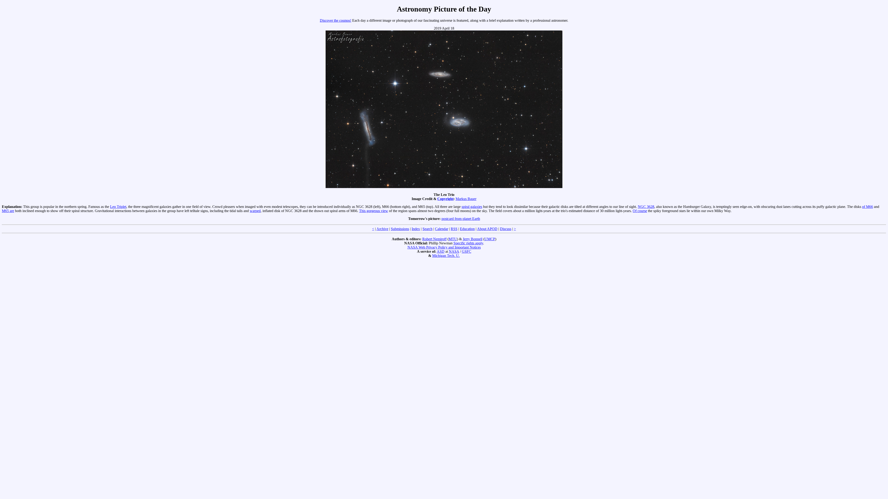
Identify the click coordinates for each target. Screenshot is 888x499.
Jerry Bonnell (472, 239)
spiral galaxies (472, 207)
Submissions (400, 229)
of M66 (867, 207)
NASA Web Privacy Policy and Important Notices (444, 247)
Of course (640, 211)
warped (255, 211)
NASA (454, 251)
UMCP (489, 239)
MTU (453, 239)
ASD (440, 251)
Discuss (505, 229)
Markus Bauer (466, 199)
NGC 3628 (646, 207)
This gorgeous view (373, 211)
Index (416, 229)
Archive (382, 229)
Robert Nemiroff (434, 239)
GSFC (466, 251)
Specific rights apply (468, 243)
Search (427, 229)
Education (467, 229)
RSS (454, 229)
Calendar (441, 229)
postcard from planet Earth (460, 219)
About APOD (487, 229)
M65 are (8, 211)
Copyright (445, 199)
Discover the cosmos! (335, 20)
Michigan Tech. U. (446, 256)
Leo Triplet (118, 207)
